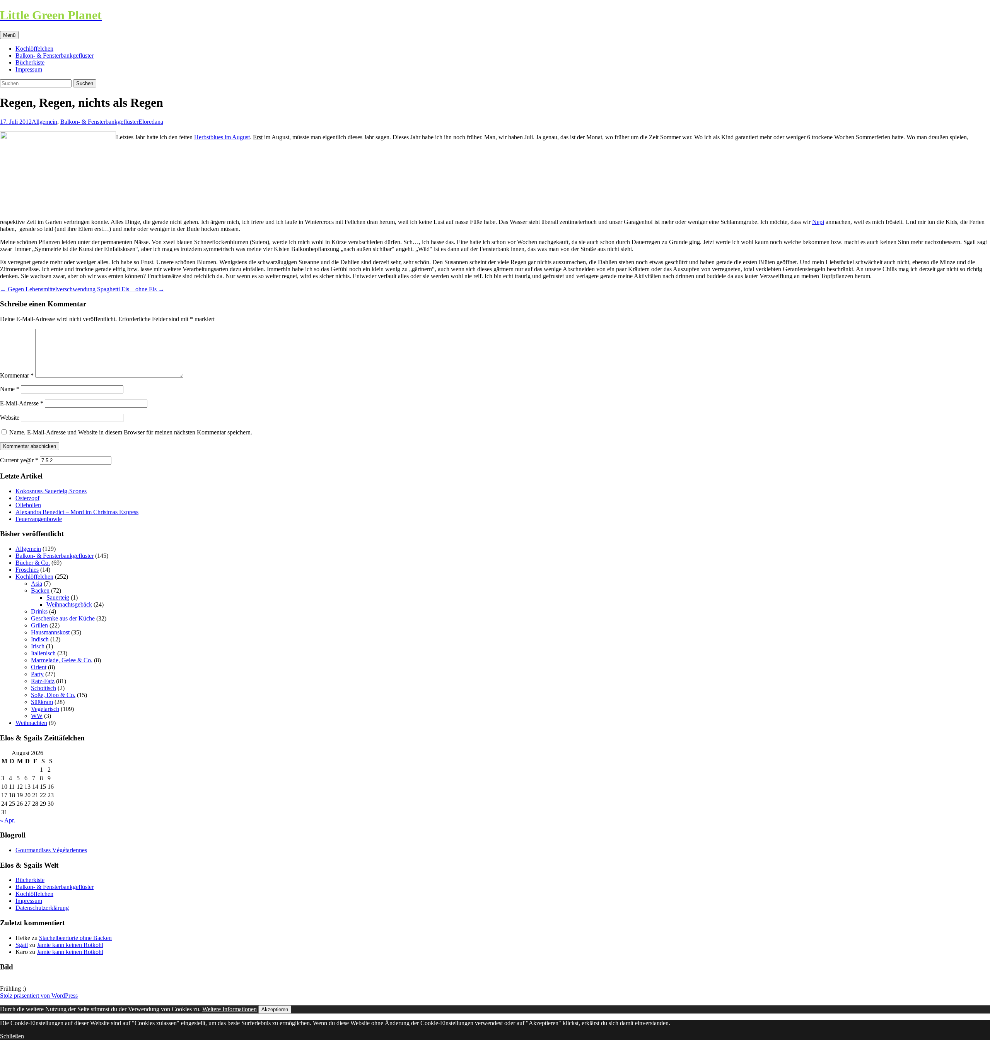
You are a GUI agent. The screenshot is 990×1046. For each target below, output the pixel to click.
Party (37, 674)
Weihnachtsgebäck (69, 604)
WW (37, 716)
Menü (9, 35)
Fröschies (27, 569)
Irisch (37, 646)
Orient (38, 667)
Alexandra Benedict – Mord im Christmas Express (76, 512)
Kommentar (17, 375)
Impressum (28, 69)
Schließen (12, 1036)
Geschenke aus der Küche (63, 618)
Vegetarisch (45, 709)
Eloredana (150, 121)
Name (9, 389)
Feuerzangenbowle (38, 519)
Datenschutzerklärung (42, 907)
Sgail (21, 945)
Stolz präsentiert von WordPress (39, 995)
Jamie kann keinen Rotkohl (70, 945)
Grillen (39, 625)
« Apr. (7, 820)
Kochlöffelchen (34, 48)
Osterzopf (27, 498)
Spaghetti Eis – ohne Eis (130, 289)
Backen (40, 590)
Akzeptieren (274, 1009)
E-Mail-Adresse (21, 403)
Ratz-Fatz (43, 681)
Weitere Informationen (229, 1009)
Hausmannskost (50, 632)
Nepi (818, 222)
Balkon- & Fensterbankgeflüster (54, 55)
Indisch (40, 639)
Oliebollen (28, 505)
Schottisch (43, 688)
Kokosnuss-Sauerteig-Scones (51, 491)
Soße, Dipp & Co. (53, 695)
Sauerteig (57, 597)
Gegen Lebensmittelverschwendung (48, 289)
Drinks (39, 611)
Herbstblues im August (222, 137)
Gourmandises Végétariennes (51, 850)
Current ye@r (19, 460)
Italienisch (43, 653)
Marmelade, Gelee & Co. (61, 660)
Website (9, 417)
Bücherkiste (29, 62)
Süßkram (42, 702)
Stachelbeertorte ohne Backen (75, 938)
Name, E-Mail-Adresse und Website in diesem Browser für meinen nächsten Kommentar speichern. (130, 432)
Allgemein (44, 121)
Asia (36, 583)
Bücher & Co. (32, 562)
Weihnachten (31, 723)
